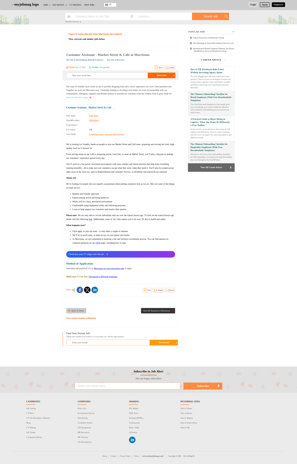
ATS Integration (84, 427)
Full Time (93, 115)
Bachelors (94, 120)
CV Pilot (30, 413)
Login (253, 4)
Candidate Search (85, 423)
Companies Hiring (34, 437)
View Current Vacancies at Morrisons (81, 318)
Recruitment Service (86, 413)
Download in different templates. (103, 276)
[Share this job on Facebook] (80, 290)
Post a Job (82, 408)
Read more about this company (77, 97)
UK (110, 5)
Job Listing (31, 408)
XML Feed (133, 413)
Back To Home (78, 311)
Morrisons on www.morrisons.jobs (109, 268)
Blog (28, 423)
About (104, 456)
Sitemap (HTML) (136, 418)
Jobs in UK (184, 427)
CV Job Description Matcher (38, 418)
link (90, 219)
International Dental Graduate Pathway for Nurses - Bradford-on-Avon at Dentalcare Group (213, 49)
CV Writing (75, 5)
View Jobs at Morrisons (115, 60)
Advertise (133, 432)
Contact (113, 456)
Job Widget (133, 408)
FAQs (98, 243)
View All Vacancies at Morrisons (156, 311)
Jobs (45, 5)
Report (171, 290)
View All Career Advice (211, 167)
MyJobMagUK (189, 456)
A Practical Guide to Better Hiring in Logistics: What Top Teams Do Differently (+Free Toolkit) (210, 122)
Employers (278, 4)
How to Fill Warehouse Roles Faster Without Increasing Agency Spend (207, 71)
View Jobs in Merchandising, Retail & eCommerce (84, 60)
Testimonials (134, 423)
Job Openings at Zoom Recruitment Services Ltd (213, 43)
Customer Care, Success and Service (106, 134)
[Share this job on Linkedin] (94, 290)
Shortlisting (83, 418)
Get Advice (58, 5)
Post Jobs (89, 5)
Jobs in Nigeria (186, 418)
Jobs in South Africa (188, 423)
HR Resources (83, 432)
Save (161, 67)
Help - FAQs (134, 427)
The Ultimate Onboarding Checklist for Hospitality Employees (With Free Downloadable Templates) (209, 147)
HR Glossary (83, 437)
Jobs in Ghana (186, 408)
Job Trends (30, 432)
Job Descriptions (85, 442)
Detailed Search (72, 22)
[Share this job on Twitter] (87, 290)
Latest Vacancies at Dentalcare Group (208, 38)
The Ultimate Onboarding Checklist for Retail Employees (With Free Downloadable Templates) (210, 97)
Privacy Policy (125, 456)
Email (171, 67)
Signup (265, 4)
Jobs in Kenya (186, 413)
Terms (136, 456)
